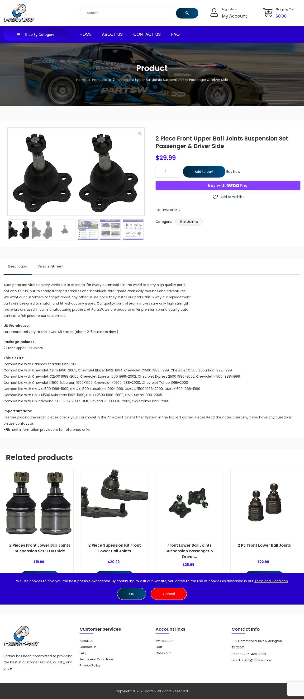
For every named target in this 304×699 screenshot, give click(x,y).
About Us (112, 34)
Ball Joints (189, 221)
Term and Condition (271, 581)
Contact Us (147, 34)
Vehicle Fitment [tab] (51, 266)
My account (164, 640)
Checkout (163, 653)
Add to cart (204, 171)
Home (85, 34)
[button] (140, 133)
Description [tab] (17, 266)
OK (131, 593)
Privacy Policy (90, 665)
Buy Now (233, 171)
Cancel (169, 593)
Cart (159, 647)
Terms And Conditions (97, 659)
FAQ (175, 34)
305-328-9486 (255, 654)
